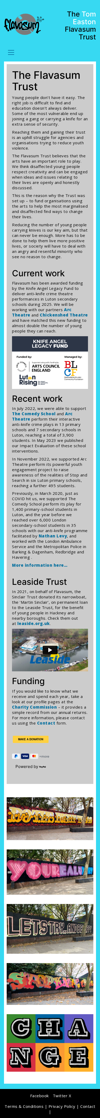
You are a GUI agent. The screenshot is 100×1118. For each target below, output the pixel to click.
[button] (11, 52)
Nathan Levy (53, 536)
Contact (46, 723)
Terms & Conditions (24, 1106)
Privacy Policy (62, 1106)
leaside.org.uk (33, 623)
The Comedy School (34, 413)
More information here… (39, 565)
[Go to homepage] (24, 24)
